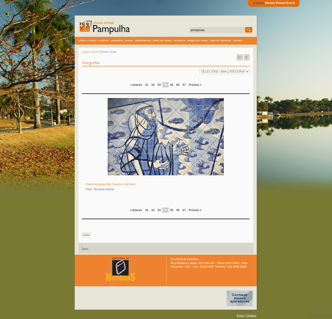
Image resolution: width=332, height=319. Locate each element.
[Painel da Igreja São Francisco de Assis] (166, 174)
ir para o (274, 3)
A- (246, 57)
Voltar (86, 235)
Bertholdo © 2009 (319, 315)
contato (237, 40)
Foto (113, 51)
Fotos (104, 51)
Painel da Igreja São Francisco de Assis (111, 184)
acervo (129, 40)
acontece (179, 40)
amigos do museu (198, 40)
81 (146, 84)
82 (153, 84)
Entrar (240, 315)
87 (184, 84)
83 (159, 84)
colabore (104, 40)
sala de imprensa (221, 40)
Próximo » (195, 84)
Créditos (251, 315)
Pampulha (117, 40)
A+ (240, 57)
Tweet (84, 248)
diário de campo (162, 40)
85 (171, 84)
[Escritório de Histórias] (120, 280)
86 (177, 84)
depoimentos (143, 40)
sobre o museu (87, 40)
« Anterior (136, 84)
